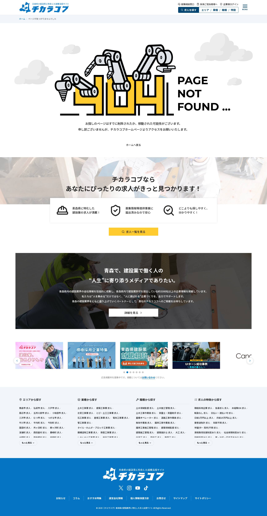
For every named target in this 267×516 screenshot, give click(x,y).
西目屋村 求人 (40, 432)
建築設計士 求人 (164, 432)
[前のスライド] (17, 360)
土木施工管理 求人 (166, 408)
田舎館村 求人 (40, 437)
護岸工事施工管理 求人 (147, 427)
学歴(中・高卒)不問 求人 (206, 427)
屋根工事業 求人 (102, 417)
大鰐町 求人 (24, 437)
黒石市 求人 (24, 413)
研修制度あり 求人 (203, 437)
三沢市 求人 (24, 417)
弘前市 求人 (39, 408)
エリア (205, 10)
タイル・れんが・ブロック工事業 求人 (96, 427)
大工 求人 (180, 432)
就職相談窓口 (187, 4)
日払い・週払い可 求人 (222, 413)
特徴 (233, 10)
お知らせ (60, 498)
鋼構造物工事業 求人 (87, 432)
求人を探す (190, 10)
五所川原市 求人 (41, 413)
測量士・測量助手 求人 (170, 413)
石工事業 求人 (84, 417)
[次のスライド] (250, 360)
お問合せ (161, 498)
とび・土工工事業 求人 (107, 413)
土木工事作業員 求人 (146, 413)
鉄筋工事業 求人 (108, 432)
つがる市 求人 (54, 417)
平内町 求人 (39, 422)
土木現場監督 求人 (145, 408)
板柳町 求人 (55, 437)
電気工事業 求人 (120, 417)
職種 (224, 10)
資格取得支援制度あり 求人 (207, 432)
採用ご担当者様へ (208, 4)
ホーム (22, 18)
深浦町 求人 (24, 432)
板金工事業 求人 (110, 437)
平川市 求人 (24, 422)
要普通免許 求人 (202, 422)
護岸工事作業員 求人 (165, 422)
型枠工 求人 (156, 437)
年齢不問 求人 (220, 422)
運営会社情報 (116, 498)
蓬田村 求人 (24, 427)
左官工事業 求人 (85, 413)
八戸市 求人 (53, 408)
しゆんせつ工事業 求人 (89, 437)
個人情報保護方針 (139, 498)
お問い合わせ (148, 377)
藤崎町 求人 (55, 432)
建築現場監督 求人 (170, 427)
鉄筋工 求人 (170, 437)
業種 (215, 10)
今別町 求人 (53, 422)
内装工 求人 (141, 437)
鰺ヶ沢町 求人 (57, 427)
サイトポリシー (203, 498)
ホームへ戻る (133, 145)
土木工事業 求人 (85, 408)
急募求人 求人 (222, 408)
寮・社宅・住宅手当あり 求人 (229, 437)
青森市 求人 (24, 408)
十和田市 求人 (59, 413)
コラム (76, 498)
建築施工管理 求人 (145, 432)
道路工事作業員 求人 (171, 417)
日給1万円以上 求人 (203, 417)
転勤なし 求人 (201, 413)
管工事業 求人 (84, 422)
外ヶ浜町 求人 (40, 427)
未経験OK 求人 (239, 408)
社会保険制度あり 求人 (235, 432)
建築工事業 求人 (104, 408)
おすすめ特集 (94, 498)
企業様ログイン (230, 4)
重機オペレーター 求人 (147, 417)
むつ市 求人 (39, 417)
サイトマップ (180, 498)
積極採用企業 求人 (203, 408)
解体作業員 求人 (144, 422)
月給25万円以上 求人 (226, 417)
